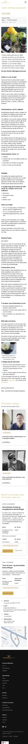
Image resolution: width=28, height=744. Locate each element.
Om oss (4, 665)
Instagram (4, 717)
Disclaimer (15, 736)
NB (5, 742)
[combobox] (5, 742)
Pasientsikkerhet (6, 707)
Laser (3, 685)
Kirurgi (3, 678)
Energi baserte (5, 680)
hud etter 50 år (12, 380)
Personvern (5, 736)
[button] (25, 2)
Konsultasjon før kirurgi (7, 710)
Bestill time (4, 695)
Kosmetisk (4, 683)
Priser (3, 688)
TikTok (3, 722)
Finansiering (5, 705)
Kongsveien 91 (7, 603)
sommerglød (4, 382)
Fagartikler (4, 670)
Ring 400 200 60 (7, 551)
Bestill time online (7, 593)
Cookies (10, 736)
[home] (5, 2)
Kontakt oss (4, 697)
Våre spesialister (6, 668)
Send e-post (18, 550)
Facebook (4, 719)
